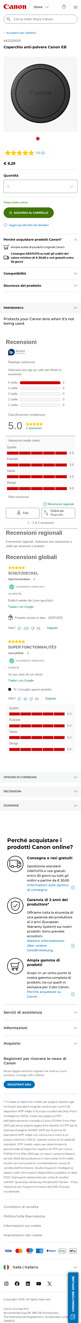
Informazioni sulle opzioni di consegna (48, 887)
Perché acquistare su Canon (44, 994)
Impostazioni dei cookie (23, 1235)
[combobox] (40, 19)
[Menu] (75, 6)
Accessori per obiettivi (21, 32)
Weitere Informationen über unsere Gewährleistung (46, 945)
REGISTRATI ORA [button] (19, 1084)
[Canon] (15, 6)
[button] (37, 138)
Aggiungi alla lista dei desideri (29, 225)
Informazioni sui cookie (22, 1226)
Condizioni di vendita (21, 1207)
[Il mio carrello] (64, 6)
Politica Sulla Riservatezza (24, 1216)
